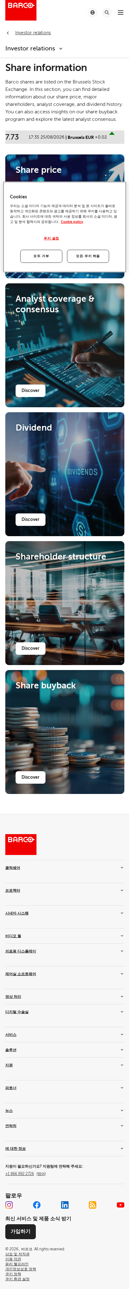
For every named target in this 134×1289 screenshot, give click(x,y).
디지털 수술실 (17, 1012)
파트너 (11, 1088)
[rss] (92, 1205)
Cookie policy (72, 222)
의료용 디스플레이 (20, 951)
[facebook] (37, 1205)
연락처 (11, 1126)
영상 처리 (13, 996)
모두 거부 (41, 256)
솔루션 (11, 1050)
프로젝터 (12, 890)
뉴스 (9, 1110)
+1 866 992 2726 (25, 1174)
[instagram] (9, 1205)
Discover (31, 390)
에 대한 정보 (15, 1148)
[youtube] (120, 1205)
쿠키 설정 (51, 238)
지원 (9, 1065)
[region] (64, 227)
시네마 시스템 (17, 913)
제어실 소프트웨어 (20, 974)
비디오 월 (13, 936)
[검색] (107, 12)
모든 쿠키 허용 (88, 256)
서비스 (11, 1034)
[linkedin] (65, 1205)
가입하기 (21, 1231)
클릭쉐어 (12, 868)
